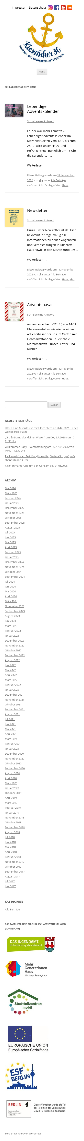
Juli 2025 (10, 532)
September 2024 (15, 576)
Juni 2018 (10, 842)
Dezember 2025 (14, 508)
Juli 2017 (10, 881)
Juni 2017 (10, 886)
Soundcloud (69, 7)
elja (41, 180)
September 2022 (15, 655)
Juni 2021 (10, 724)
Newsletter (37, 210)
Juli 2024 (10, 581)
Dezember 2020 (14, 753)
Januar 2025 (12, 557)
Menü (42, 71)
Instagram (50, 7)
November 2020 (14, 758)
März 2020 (11, 783)
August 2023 (12, 616)
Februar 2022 (13, 685)
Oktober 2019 (13, 793)
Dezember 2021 (14, 694)
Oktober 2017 (13, 866)
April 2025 (11, 547)
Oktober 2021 (13, 704)
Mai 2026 (10, 488)
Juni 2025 (10, 537)
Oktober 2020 (13, 763)
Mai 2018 (10, 847)
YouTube (63, 7)
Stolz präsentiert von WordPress (23, 1133)
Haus (65, 185)
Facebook (56, 7)
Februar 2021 (13, 744)
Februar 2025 (13, 552)
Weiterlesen (37, 165)
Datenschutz (37, 7)
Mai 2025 (10, 542)
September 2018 (15, 827)
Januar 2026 (12, 503)
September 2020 (15, 768)
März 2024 (11, 601)
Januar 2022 (12, 690)
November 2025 (14, 513)
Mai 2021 (10, 729)
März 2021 (11, 739)
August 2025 (12, 527)
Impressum (19, 7)
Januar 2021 (12, 748)
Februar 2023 (13, 631)
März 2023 (11, 626)
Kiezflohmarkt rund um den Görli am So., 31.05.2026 (36, 465)
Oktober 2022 (13, 650)
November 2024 (14, 567)
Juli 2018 (10, 837)
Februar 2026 (13, 498)
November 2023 (14, 606)
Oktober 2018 (13, 822)
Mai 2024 (10, 591)
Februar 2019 (13, 807)
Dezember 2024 (14, 562)
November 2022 (14, 645)
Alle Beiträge (58, 180)
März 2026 (11, 493)
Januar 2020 (12, 788)
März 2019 (11, 803)
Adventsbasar (40, 304)
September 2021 (15, 709)
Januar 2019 (12, 812)
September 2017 (15, 871)
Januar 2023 (12, 635)
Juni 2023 (10, 621)
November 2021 (14, 699)
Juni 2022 (10, 665)
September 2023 (15, 611)
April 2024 (11, 596)
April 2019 (11, 798)
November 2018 (14, 817)
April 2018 (11, 852)
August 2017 (12, 876)
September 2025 (15, 522)
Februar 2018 (13, 857)
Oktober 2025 (13, 518)
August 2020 (12, 773)
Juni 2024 (10, 586)
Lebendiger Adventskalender (43, 109)
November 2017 (14, 862)
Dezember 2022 (14, 640)
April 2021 (11, 734)
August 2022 (12, 660)
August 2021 (12, 714)
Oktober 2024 (13, 572)
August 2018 (12, 832)
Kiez (72, 279)
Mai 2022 (10, 670)
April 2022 (11, 675)
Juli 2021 (10, 719)
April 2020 (11, 778)
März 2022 (11, 680)
